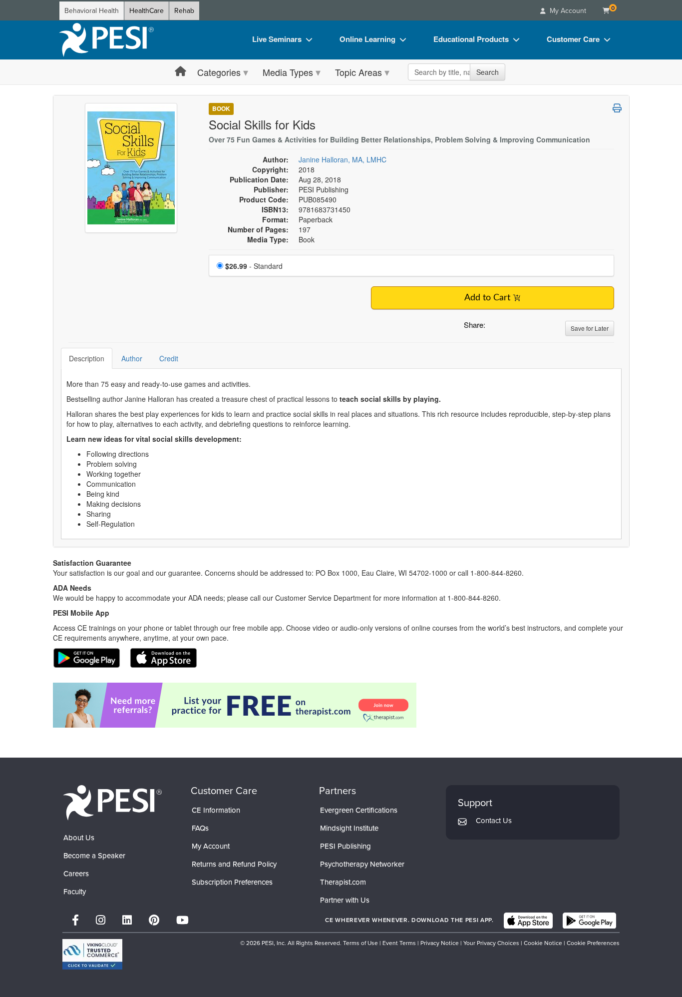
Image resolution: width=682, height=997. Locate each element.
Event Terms (399, 943)
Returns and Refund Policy (234, 864)
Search (487, 72)
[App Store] (528, 921)
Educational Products (471, 38)
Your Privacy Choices (491, 943)
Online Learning (367, 38)
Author (131, 358)
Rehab (184, 10)
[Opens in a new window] (341, 705)
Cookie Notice (543, 943)
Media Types (288, 71)
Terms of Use (360, 943)
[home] (106, 40)
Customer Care (573, 38)
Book (221, 108)
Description (86, 358)
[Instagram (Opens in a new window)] (100, 920)
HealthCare (146, 10)
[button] (495, 327)
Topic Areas (358, 71)
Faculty (74, 891)
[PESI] (112, 802)
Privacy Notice (439, 943)
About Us (78, 837)
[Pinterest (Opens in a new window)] (154, 920)
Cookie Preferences (593, 943)
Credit (168, 358)
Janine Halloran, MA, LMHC (342, 159)
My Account (211, 846)
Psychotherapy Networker (362, 864)
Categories (219, 71)
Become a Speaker (94, 855)
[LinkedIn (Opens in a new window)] (127, 920)
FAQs (200, 828)
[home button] (180, 71)
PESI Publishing (345, 846)
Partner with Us (344, 900)
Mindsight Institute (349, 828)
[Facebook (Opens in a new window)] (75, 920)
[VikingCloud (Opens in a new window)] (92, 954)
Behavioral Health (91, 10)
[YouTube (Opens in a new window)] (182, 920)
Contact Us (494, 820)
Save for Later (590, 328)
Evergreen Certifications (358, 810)
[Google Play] (589, 921)
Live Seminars (277, 38)
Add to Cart (487, 297)
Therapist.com (343, 882)
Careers (76, 873)
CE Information (216, 810)
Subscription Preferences (232, 882)
